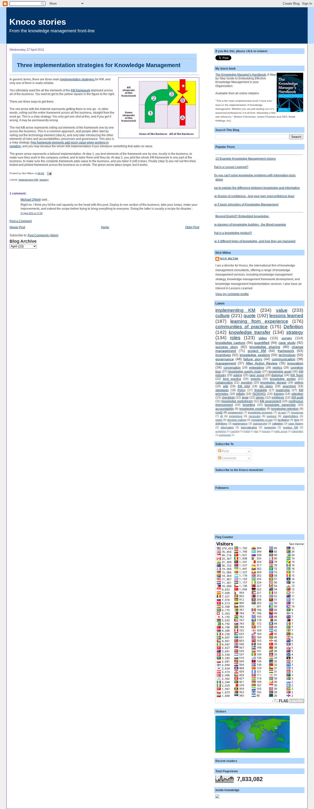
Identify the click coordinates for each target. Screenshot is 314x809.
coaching (234, 431)
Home (105, 227)
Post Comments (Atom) (43, 235)
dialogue (277, 375)
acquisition (220, 431)
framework (286, 351)
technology (287, 355)
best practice (232, 378)
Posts (225, 451)
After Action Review (261, 363)
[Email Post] (48, 173)
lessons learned (286, 315)
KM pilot (244, 386)
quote (250, 315)
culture (222, 315)
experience (235, 416)
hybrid (247, 431)
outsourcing (260, 423)
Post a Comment (21, 221)
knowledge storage (273, 382)
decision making (236, 419)
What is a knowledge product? (232, 232)
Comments (228, 458)
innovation (295, 363)
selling (298, 382)
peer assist (256, 375)
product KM (290, 427)
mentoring (270, 427)
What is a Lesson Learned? (230, 167)
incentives (223, 355)
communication (283, 359)
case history (295, 423)
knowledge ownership (280, 404)
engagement (235, 412)
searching (289, 386)
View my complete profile (232, 294)
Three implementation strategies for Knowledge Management (99, 65)
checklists (228, 397)
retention (297, 393)
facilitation (283, 419)
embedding (256, 367)
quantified (261, 343)
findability (260, 390)
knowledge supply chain (244, 371)
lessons (266, 431)
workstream (225, 435)
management (225, 363)
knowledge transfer (249, 332)
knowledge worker (283, 378)
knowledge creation (252, 408)
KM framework (80, 90)
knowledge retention (285, 408)
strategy (44, 179)
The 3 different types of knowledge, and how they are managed (253, 241)
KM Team (296, 375)
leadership (283, 390)
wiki (225, 386)
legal (245, 397)
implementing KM (28, 179)
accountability (224, 408)
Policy (241, 390)
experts (256, 378)
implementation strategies (77, 79)
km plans (266, 386)
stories (260, 397)
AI (221, 416)
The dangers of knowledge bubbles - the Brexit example (249, 224)
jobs (256, 431)
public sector (280, 431)
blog (296, 419)
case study (286, 343)
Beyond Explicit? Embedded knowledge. (242, 216)
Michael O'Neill (31, 199)
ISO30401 (259, 393)
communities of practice (241, 326)
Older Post (192, 227)
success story (226, 347)
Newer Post (17, 227)
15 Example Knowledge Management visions (245, 158)
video (263, 338)
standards (222, 390)
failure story (252, 359)
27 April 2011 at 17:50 (31, 213)
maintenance (240, 423)
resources (297, 412)
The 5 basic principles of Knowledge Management (245, 204)
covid (218, 412)
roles (235, 337)
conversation (232, 367)
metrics (277, 367)
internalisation (249, 427)
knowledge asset (280, 371)
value (282, 310)
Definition (293, 326)
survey (287, 338)
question (246, 382)
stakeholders (290, 416)
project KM (257, 351)
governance (224, 359)
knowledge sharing (264, 347)
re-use (282, 412)
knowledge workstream (237, 401)
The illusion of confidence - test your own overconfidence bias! (253, 196)
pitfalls (240, 393)
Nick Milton (229, 258)
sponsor (271, 416)
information (227, 427)
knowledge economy (260, 412)
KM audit (297, 397)
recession (255, 416)
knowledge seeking (255, 355)
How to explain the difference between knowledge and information (256, 187)
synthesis (278, 397)
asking (237, 375)
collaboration (224, 382)
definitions (221, 423)
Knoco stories (37, 21)
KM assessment (270, 401)
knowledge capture (230, 343)
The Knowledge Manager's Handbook (240, 74)
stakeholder (297, 431)
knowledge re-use (262, 419)
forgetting (249, 404)
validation (277, 423)
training (279, 393)
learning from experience (259, 321)
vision (218, 419)
